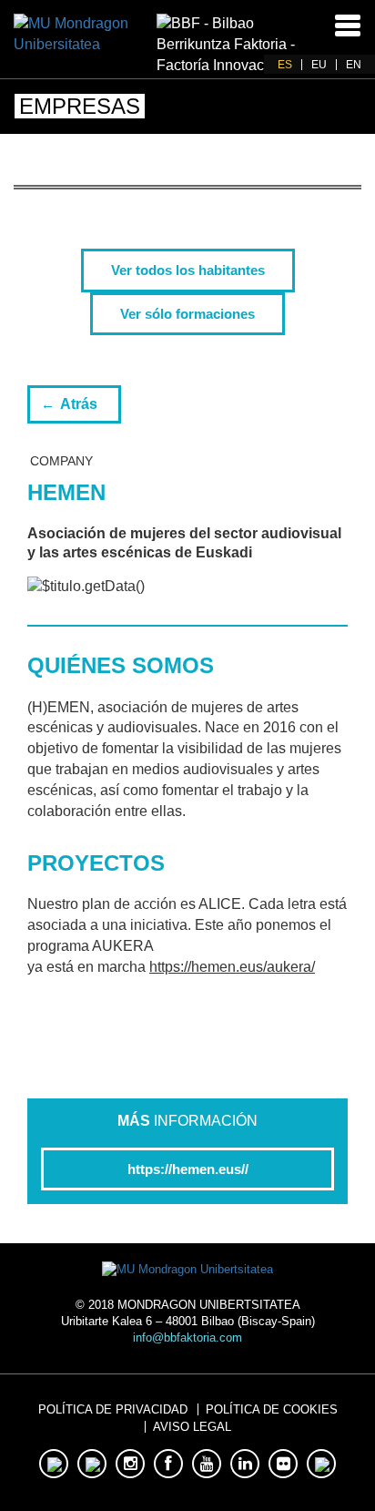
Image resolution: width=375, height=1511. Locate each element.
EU (319, 64)
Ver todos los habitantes (188, 270)
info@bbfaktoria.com (187, 1337)
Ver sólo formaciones (187, 314)
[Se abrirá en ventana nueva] (85, 33)
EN (353, 64)
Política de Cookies (272, 1409)
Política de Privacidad (113, 1409)
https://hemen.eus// (187, 1169)
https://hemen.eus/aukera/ (232, 967)
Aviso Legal (192, 1427)
